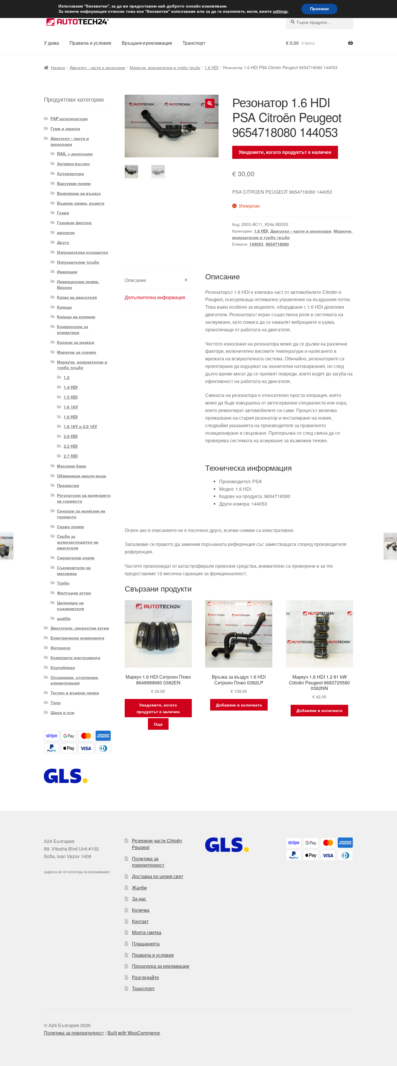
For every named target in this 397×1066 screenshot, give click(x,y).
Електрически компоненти (77, 638)
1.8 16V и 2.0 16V (80, 426)
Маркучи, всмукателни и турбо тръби (165, 67)
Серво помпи (70, 526)
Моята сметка (146, 932)
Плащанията (146, 943)
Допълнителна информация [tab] (155, 297)
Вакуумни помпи (74, 183)
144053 (256, 244)
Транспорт (194, 42)
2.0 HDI (71, 436)
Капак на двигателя (77, 297)
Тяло (56, 702)
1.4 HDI (71, 387)
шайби (64, 618)
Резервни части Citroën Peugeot (157, 844)
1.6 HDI (212, 67)
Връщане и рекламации (147, 42)
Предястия (68, 485)
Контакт (140, 921)
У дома (51, 42)
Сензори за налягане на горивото (81, 513)
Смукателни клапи (75, 557)
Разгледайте (145, 977)
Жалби (139, 887)
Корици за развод (75, 342)
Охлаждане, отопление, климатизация (75, 680)
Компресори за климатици (72, 329)
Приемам (319, 9)
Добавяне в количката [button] (239, 705)
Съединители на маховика (74, 570)
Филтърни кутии (74, 593)
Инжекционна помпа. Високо (78, 284)
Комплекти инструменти (75, 657)
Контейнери (63, 667)
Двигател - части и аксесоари (97, 67)
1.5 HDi (71, 397)
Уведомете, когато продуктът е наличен (285, 152)
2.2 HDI (71, 446)
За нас (139, 898)
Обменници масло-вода (81, 476)
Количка (140, 910)
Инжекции (67, 271)
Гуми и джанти (65, 128)
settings (280, 11)
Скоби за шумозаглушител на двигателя (77, 542)
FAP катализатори (69, 118)
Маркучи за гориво (76, 352)
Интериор (61, 647)
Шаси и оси (62, 712)
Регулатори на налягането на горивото (84, 498)
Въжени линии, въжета (80, 203)
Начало (58, 67)
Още (158, 724)
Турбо (63, 583)
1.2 (66, 377)
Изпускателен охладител (82, 252)
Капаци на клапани (76, 316)
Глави (63, 212)
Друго (63, 242)
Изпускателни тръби (78, 262)
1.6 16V (71, 407)
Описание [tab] (135, 280)
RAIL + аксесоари (75, 154)
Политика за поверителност (148, 862)
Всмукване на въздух (79, 193)
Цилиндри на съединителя (70, 605)
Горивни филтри (74, 222)
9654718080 (277, 244)
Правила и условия (90, 42)
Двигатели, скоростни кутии (80, 628)
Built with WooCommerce (134, 1032)
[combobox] (319, 22)
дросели (66, 232)
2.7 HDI (71, 456)
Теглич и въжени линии (75, 692)
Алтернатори (70, 173)
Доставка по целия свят (157, 876)
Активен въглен (73, 163)
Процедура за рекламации (160, 966)
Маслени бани (71, 466)
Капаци (64, 307)
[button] (209, 103)
